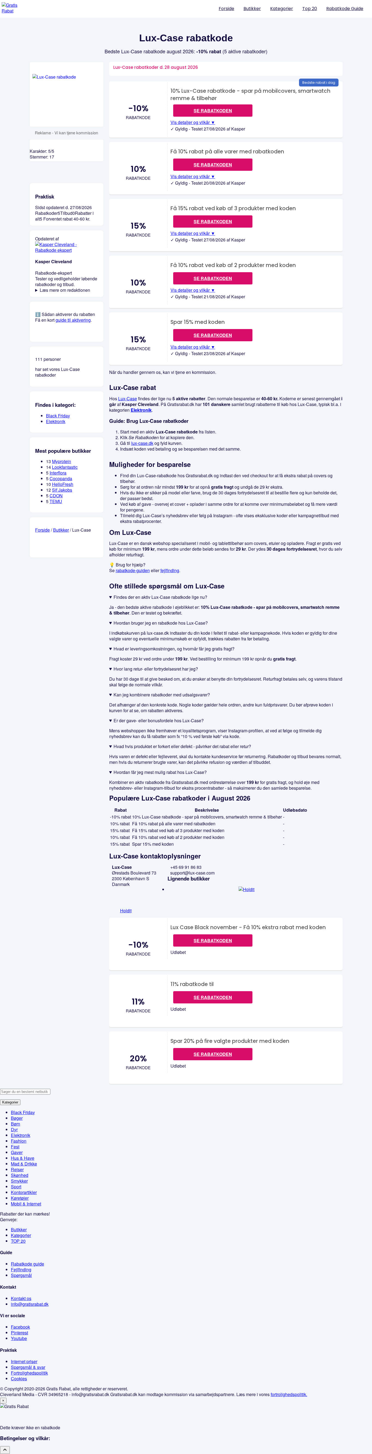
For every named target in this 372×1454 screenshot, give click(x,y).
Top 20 (309, 8)
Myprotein (61, 461)
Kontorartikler (24, 1192)
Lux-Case (127, 398)
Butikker (252, 8)
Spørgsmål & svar (28, 1367)
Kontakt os (21, 1298)
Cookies (19, 1378)
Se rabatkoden (213, 110)
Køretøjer (20, 1198)
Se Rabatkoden (213, 940)
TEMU (56, 501)
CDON (56, 495)
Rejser (17, 1169)
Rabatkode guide (27, 1264)
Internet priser (24, 1361)
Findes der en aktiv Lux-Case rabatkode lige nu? (160, 597)
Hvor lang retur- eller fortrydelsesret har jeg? (156, 669)
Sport (16, 1186)
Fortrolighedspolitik (29, 1373)
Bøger (17, 1118)
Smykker (19, 1181)
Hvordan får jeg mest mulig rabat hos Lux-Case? (160, 772)
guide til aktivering (73, 320)
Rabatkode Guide (344, 8)
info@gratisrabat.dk (29, 1304)
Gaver (17, 1152)
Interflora (58, 473)
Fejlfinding (21, 1269)
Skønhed (19, 1175)
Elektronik (141, 410)
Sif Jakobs (62, 490)
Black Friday (58, 416)
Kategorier (281, 8)
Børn (15, 1124)
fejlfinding (169, 570)
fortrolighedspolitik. (289, 1394)
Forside (226, 8)
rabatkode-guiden (133, 570)
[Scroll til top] (5, 1450)
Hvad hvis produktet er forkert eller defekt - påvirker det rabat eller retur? (182, 746)
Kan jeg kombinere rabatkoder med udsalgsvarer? (162, 694)
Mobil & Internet (26, 1204)
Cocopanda (61, 478)
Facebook (20, 1327)
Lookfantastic (65, 467)
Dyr (14, 1129)
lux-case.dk (142, 443)
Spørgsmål (21, 1275)
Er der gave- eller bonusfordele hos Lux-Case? (159, 720)
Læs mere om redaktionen (65, 290)
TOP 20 (18, 1241)
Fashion (18, 1141)
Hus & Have (22, 1158)
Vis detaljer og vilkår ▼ (192, 122)
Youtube (19, 1338)
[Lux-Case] (66, 94)
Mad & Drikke (24, 1164)
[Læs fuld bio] (66, 250)
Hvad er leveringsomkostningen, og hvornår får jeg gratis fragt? (174, 649)
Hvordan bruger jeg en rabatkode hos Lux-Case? (161, 623)
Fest (15, 1146)
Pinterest (19, 1332)
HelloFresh (62, 484)
